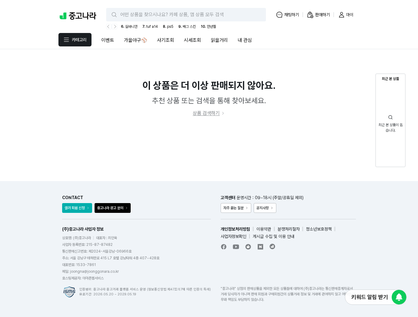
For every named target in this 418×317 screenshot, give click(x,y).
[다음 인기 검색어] (114, 26)
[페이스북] (224, 247)
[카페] (248, 247)
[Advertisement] (209, 149)
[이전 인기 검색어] (109, 26)
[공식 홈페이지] (273, 246)
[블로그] (260, 247)
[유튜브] (236, 247)
